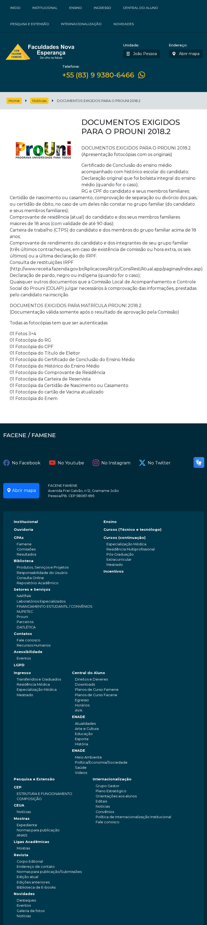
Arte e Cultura (87, 729)
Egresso (82, 700)
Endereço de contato (36, 867)
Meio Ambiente (88, 757)
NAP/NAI (24, 596)
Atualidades (85, 724)
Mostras (22, 819)
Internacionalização (81, 24)
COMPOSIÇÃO (29, 799)
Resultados (26, 554)
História (81, 744)
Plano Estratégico (111, 791)
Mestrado (114, 565)
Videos (81, 773)
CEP (18, 787)
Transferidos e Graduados (39, 679)
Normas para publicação (38, 830)
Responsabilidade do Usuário (42, 573)
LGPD (19, 665)
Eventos (24, 658)
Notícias (39, 101)
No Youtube (71, 462)
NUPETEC (25, 612)
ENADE (78, 717)
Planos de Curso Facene (96, 695)
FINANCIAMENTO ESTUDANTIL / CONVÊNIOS (54, 606)
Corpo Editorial (30, 861)
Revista (21, 855)
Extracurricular (119, 559)
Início (15, 8)
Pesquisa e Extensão (29, 24)
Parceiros (25, 622)
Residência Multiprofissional (130, 549)
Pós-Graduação (120, 554)
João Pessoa (144, 53)
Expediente (27, 825)
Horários (82, 705)
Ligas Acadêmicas (31, 842)
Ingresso (102, 8)
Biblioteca (23, 561)
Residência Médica (33, 684)
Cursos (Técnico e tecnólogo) (132, 530)
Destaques (26, 900)
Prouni (22, 617)
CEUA (19, 805)
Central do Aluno (140, 8)
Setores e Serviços (32, 589)
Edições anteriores (33, 882)
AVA (78, 710)
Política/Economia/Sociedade (101, 762)
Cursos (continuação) (125, 538)
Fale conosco (28, 640)
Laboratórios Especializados (41, 601)
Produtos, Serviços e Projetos (42, 567)
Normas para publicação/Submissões (49, 872)
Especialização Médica (126, 544)
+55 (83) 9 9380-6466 (98, 75)
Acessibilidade (28, 652)
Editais (101, 801)
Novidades (123, 24)
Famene (24, 544)
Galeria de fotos (30, 911)
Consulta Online (30, 578)
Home (14, 101)
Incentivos (114, 571)
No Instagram (115, 462)
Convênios (105, 812)
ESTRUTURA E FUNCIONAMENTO (44, 794)
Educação (84, 734)
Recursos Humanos (33, 645)
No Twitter (159, 462)
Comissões (26, 549)
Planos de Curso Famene (97, 690)
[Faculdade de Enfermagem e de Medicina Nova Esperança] (40, 51)
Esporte (82, 739)
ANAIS (22, 835)
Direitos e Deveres (91, 679)
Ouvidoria (23, 530)
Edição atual (27, 877)
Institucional (44, 8)
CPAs (19, 538)
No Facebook (26, 462)
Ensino (75, 8)
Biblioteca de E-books (36, 887)
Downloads (85, 684)
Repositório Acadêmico (37, 583)
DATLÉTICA (26, 627)
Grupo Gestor (107, 786)
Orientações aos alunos (116, 796)
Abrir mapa (188, 53)
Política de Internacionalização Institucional (133, 817)
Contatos (23, 634)
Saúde (81, 768)
